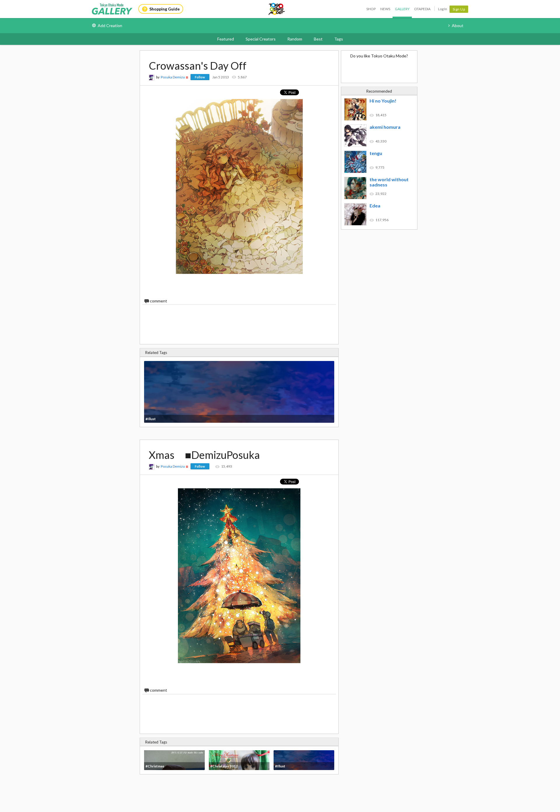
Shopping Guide (164, 8)
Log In (442, 9)
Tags (338, 38)
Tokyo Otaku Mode (277, 9)
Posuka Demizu (173, 77)
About (457, 25)
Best (318, 38)
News (385, 9)
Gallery (402, 9)
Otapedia (422, 9)
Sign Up (459, 9)
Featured (225, 38)
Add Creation (110, 25)
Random (294, 38)
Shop (371, 9)
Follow (200, 77)
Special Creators (261, 38)
